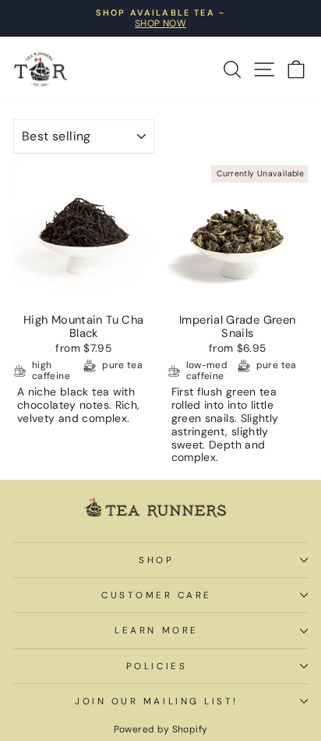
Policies (156, 666)
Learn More (156, 630)
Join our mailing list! (156, 701)
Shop (156, 560)
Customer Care (156, 595)
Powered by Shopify (161, 729)
